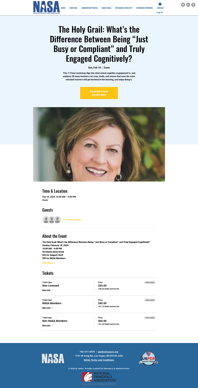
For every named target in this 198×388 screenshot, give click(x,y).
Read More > (48, 263)
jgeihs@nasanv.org (108, 352)
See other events (99, 94)
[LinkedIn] (188, 5)
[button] (160, 3)
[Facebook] (193, 5)
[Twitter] (183, 5)
